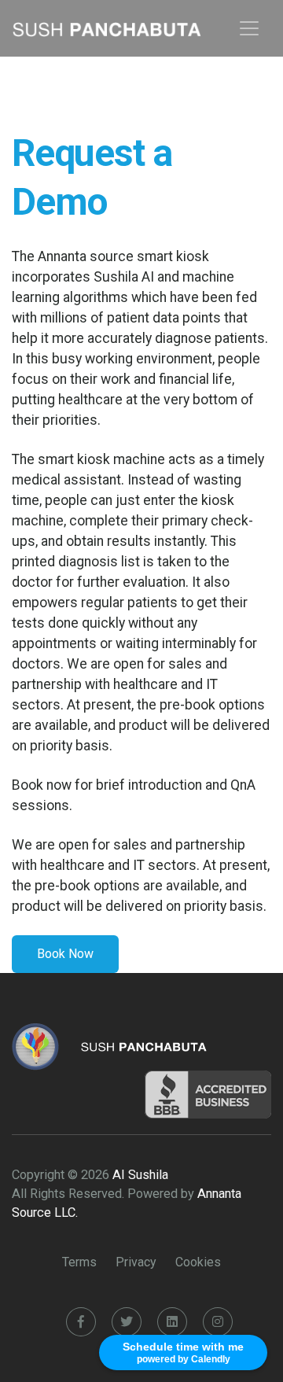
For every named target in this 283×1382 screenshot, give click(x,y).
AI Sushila (140, 1174)
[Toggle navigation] (249, 28)
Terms (79, 1262)
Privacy (136, 1262)
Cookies (198, 1262)
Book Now (65, 953)
